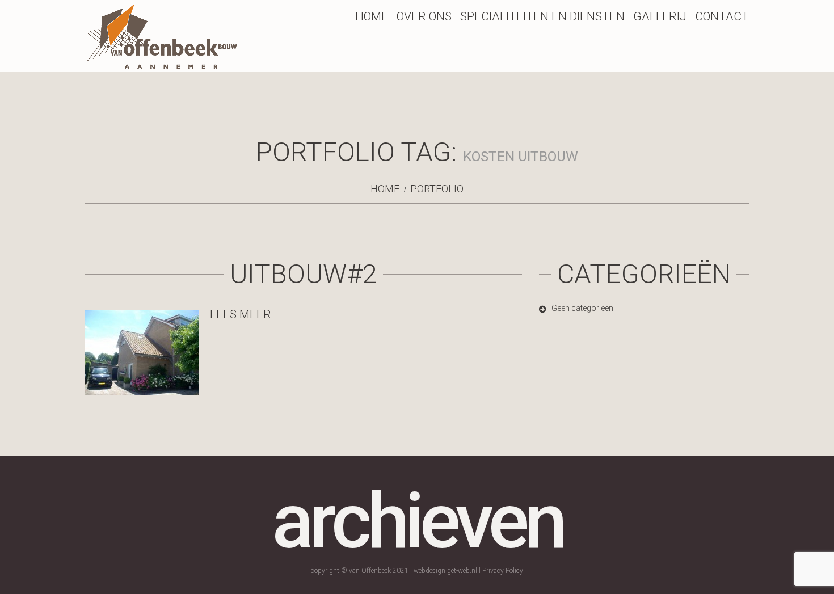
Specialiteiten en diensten (542, 16)
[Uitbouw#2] (142, 352)
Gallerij (659, 16)
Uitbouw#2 (303, 273)
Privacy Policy (502, 571)
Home (371, 16)
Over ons (424, 16)
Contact (722, 16)
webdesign (429, 571)
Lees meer (240, 314)
